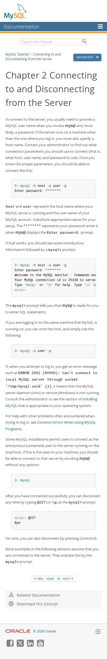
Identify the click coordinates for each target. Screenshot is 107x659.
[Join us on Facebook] (9, 645)
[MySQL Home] (15, 11)
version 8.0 (85, 57)
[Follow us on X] (20, 645)
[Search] (84, 42)
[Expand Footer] (98, 632)
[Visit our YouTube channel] (40, 645)
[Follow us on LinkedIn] (30, 645)
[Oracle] (17, 631)
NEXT (67, 579)
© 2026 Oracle (44, 631)
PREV (40, 579)
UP (58, 579)
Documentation (21, 26)
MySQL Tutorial (17, 54)
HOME (50, 579)
